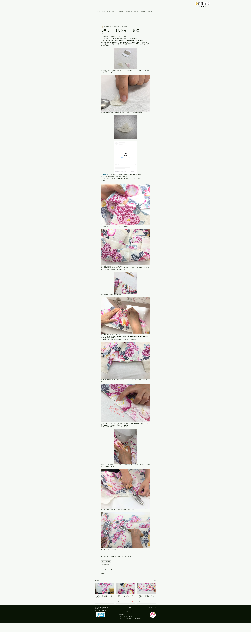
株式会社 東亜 (98, 610)
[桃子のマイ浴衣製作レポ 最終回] (104, 588)
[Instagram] (199, 6)
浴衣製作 (108, 561)
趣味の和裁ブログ (105, 564)
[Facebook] (203, 6)
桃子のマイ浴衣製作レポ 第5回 (146, 596)
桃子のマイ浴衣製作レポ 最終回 (104, 596)
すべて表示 (154, 580)
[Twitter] (201, 6)
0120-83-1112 (131, 607)
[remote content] (125, 157)
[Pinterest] (205, 6)
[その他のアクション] (149, 26)
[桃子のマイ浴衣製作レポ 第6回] (125, 588)
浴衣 (103, 561)
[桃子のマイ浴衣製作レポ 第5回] (146, 588)
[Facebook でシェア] (102, 569)
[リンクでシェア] (111, 569)
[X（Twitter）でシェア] (105, 569)
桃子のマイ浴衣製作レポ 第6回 (125, 596)
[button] (154, 15)
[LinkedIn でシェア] (108, 569)
